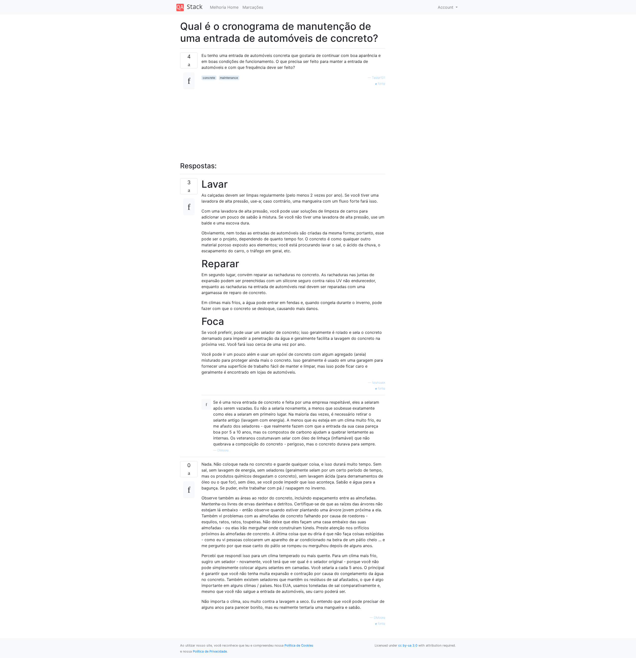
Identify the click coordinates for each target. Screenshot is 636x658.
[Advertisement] (293, 121)
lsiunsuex (378, 382)
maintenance (229, 78)
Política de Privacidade (210, 651)
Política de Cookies (298, 645)
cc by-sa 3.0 (407, 645)
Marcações (252, 7)
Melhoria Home (224, 7)
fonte (381, 84)
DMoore (223, 450)
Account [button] (446, 7)
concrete (209, 78)
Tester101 (378, 78)
